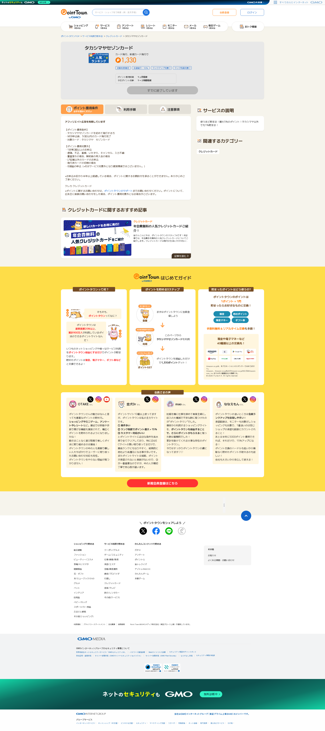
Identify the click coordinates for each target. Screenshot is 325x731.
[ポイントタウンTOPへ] (74, 13)
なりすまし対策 (187, 656)
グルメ (77, 583)
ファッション (80, 554)
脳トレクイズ (141, 564)
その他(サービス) (112, 597)
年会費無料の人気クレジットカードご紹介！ (160, 228)
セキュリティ (141, 723)
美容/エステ (109, 564)
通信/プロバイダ (112, 573)
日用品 (77, 597)
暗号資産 (203, 723)
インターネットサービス (85, 723)
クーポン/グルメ (112, 549)
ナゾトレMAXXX (142, 568)
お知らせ (212, 555)
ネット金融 (193, 723)
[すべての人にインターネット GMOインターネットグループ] (301, 2)
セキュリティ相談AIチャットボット (182, 652)
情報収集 (181, 723)
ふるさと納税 (80, 611)
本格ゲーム (140, 578)
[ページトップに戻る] (246, 516)
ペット (77, 587)
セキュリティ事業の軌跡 (205, 655)
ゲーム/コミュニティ (114, 554)
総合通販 (78, 549)
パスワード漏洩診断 (137, 652)
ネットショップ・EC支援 (107, 723)
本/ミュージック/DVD (84, 578)
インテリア (79, 592)
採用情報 (121, 624)
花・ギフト (79, 573)
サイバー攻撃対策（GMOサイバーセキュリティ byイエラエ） (118, 656)
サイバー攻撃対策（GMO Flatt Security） (161, 656)
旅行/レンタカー (112, 592)
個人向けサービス (217, 723)
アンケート (140, 554)
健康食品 (78, 568)
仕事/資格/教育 (111, 559)
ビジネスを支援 (127, 723)
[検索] (146, 12)
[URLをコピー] (182, 531)
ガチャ (138, 549)
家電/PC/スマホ (81, 564)
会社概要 (111, 624)
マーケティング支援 (157, 723)
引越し (107, 578)
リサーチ (171, 723)
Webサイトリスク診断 (157, 652)
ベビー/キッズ (80, 602)
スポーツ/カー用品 (82, 606)
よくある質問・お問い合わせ (221, 560)
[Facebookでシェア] (156, 531)
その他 (230, 723)
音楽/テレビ (109, 587)
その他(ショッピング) (83, 616)
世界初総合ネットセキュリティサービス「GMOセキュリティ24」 (101, 652)
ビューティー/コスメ (83, 559)
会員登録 (224, 12)
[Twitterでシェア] (143, 531)
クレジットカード (208, 151)
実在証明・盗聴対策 (83, 656)
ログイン (252, 12)
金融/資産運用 (110, 568)
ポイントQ (140, 559)
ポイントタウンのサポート (118, 190)
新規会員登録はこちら (162, 483)
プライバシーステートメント (94, 624)
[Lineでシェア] (169, 531)
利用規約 (77, 624)
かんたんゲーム (142, 573)
